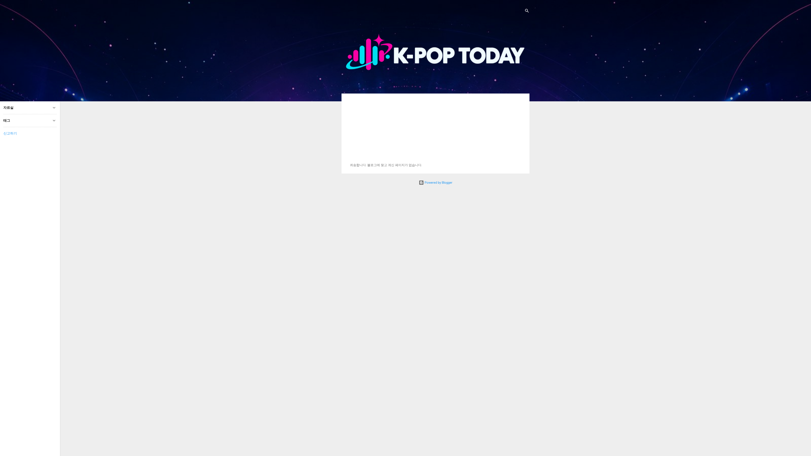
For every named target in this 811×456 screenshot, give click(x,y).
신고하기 (10, 133)
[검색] (526, 11)
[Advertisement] (435, 131)
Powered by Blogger (438, 183)
